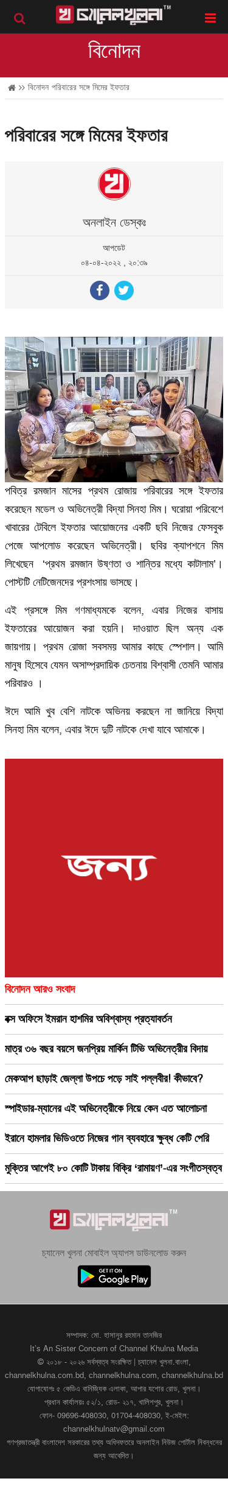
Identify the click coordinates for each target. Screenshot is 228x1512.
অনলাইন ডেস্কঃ (114, 222)
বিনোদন (114, 51)
